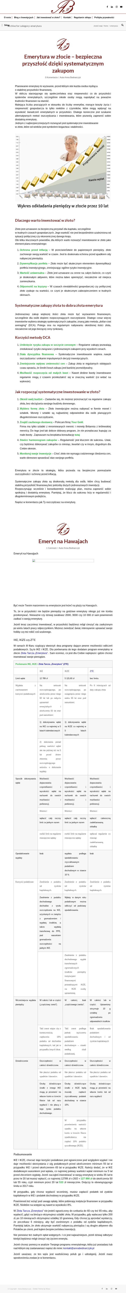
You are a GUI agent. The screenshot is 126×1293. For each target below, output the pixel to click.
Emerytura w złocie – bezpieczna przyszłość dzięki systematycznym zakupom (63, 63)
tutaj (77, 434)
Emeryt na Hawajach (63, 541)
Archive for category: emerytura (24, 25)
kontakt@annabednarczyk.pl (78, 1248)
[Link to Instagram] (116, 6)
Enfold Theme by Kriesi (41, 1289)
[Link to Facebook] (107, 6)
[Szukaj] (121, 25)
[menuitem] (7, 17)
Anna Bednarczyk (73, 77)
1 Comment (51, 548)
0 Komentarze (51, 77)
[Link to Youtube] (121, 6)
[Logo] (63, 7)
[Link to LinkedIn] (112, 6)
